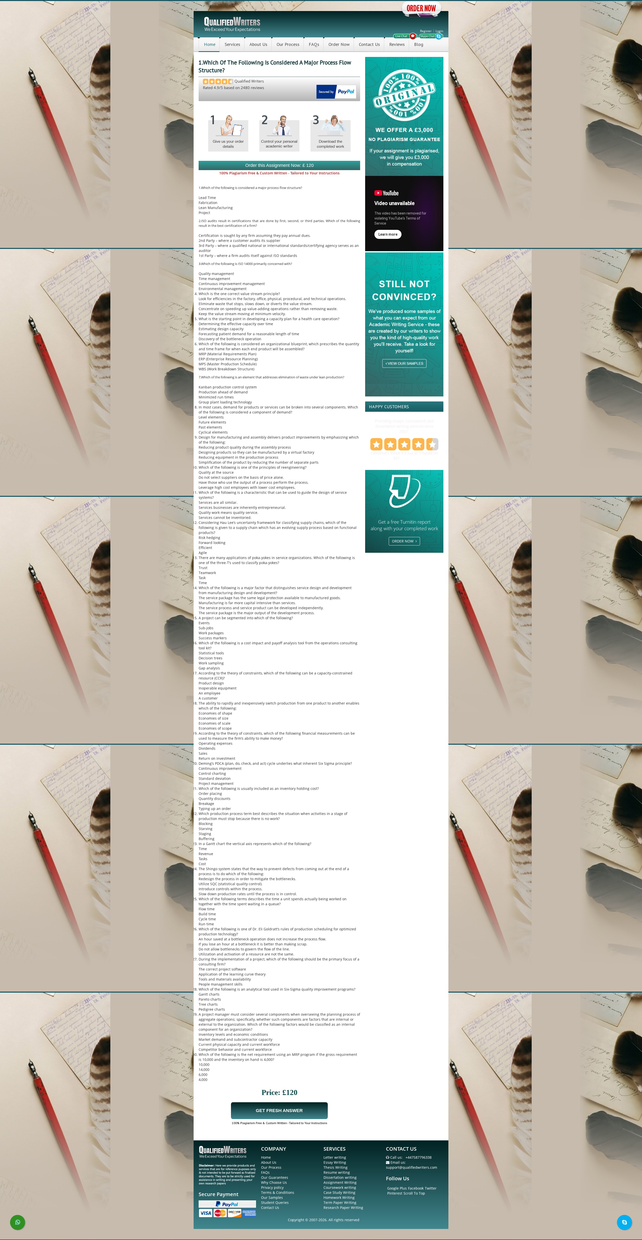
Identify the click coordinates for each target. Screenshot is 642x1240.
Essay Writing (335, 1162)
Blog (418, 44)
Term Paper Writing (340, 1202)
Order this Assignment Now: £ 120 (279, 165)
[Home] (233, 23)
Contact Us (369, 44)
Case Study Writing (339, 1192)
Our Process (288, 44)
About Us (258, 44)
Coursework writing (340, 1187)
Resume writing (337, 1172)
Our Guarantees (274, 1177)
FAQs (314, 44)
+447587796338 (419, 1157)
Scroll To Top (414, 1193)
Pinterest (394, 1193)
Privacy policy (272, 1187)
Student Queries (275, 1202)
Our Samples (272, 1197)
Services (232, 44)
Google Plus (397, 1188)
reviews (407, 458)
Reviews (397, 44)
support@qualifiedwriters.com (411, 1167)
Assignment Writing (340, 1182)
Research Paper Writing (343, 1207)
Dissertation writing (340, 1177)
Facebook (416, 1188)
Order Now (339, 44)
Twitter (431, 1188)
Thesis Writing (336, 1167)
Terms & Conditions (277, 1192)
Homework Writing (339, 1197)
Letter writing (335, 1157)
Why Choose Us (274, 1182)
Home (209, 44)
